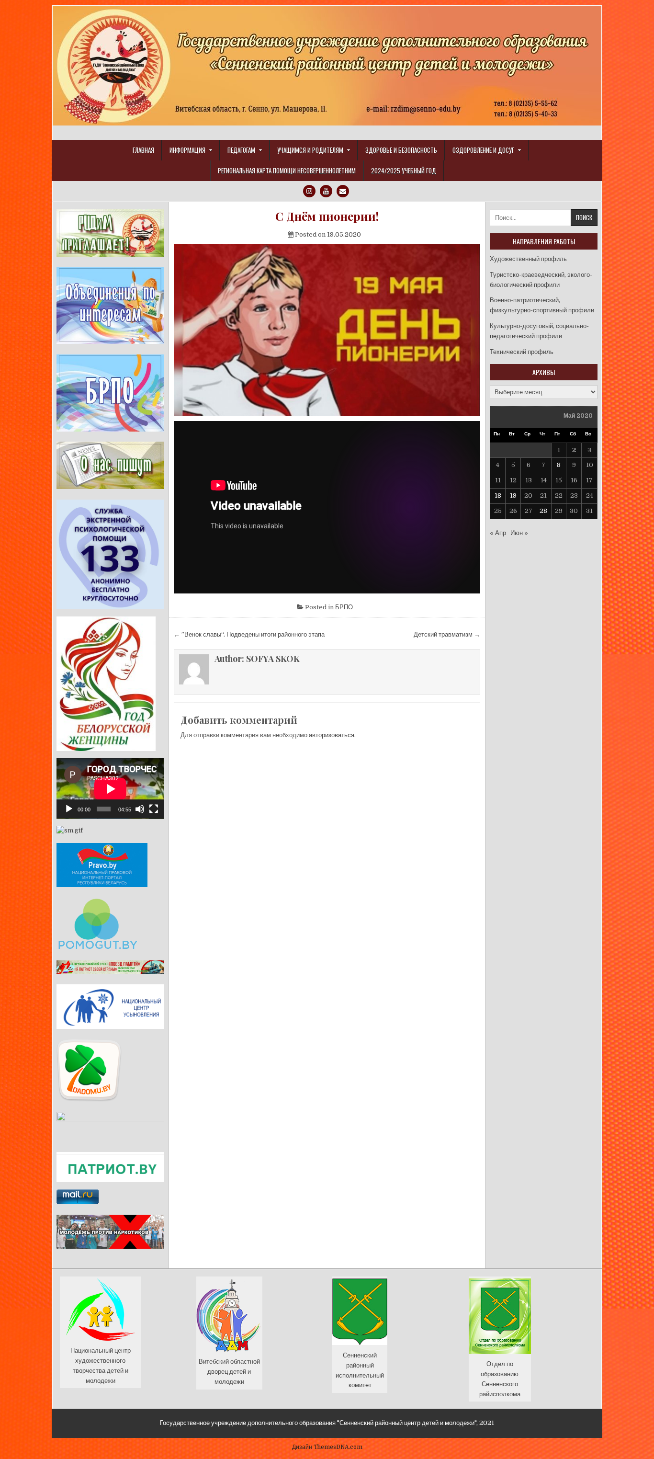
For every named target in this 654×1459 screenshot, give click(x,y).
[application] (110, 788)
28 (543, 510)
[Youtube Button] (326, 191)
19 (513, 495)
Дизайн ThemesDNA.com (327, 1447)
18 (498, 495)
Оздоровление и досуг (483, 150)
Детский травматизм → (447, 634)
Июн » (519, 532)
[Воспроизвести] (69, 809)
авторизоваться (331, 735)
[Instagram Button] (309, 191)
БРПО (344, 607)
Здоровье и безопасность (401, 150)
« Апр (498, 532)
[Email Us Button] (343, 191)
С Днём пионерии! (327, 216)
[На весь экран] (153, 809)
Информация (187, 150)
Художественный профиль (528, 258)
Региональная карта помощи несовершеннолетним (287, 170)
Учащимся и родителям (310, 150)
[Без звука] (140, 809)
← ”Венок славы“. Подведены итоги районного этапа (249, 634)
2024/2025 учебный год (403, 170)
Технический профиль (521, 351)
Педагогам (241, 150)
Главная (143, 150)
